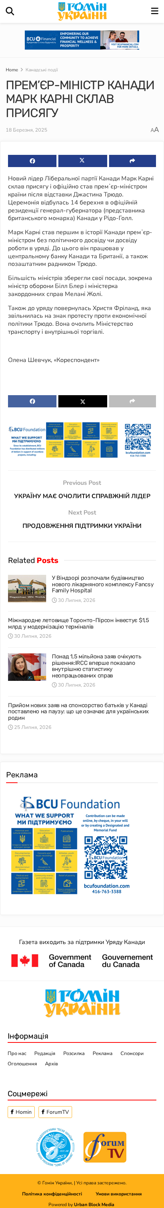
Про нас (17, 1053)
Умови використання (119, 1194)
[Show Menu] (154, 11)
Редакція (44, 1053)
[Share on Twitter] (82, 161)
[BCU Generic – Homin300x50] (82, 39)
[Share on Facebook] (32, 161)
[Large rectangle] (70, 844)
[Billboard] (82, 439)
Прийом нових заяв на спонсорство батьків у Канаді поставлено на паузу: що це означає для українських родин (78, 711)
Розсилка (74, 1053)
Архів (51, 1063)
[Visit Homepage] (83, 11)
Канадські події (42, 70)
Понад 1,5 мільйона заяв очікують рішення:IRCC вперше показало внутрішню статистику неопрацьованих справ (96, 666)
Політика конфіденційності (59, 1194)
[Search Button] (10, 11)
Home (12, 70)
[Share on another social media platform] (132, 161)
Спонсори (132, 1053)
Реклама (103, 1053)
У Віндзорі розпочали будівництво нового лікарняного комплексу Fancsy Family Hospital (103, 584)
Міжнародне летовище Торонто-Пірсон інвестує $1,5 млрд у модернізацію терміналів (78, 623)
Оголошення (22, 1063)
